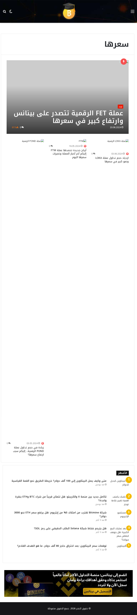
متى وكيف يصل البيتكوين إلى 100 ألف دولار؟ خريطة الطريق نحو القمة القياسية (59, 480)
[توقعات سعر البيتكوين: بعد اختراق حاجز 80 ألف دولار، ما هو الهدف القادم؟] (119, 550)
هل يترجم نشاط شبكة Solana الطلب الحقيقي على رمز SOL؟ (70, 528)
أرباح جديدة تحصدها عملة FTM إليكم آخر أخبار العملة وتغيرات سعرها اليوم (68, 154)
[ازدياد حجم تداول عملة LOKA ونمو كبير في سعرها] (118, 145)
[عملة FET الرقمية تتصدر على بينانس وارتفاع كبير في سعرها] (68, 97)
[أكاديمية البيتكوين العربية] (68, 11)
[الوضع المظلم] (10, 13)
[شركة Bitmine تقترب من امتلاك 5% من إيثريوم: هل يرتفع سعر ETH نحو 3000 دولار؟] (119, 517)
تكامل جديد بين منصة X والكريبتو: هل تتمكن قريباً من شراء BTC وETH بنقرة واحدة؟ (60, 498)
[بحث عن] (4, 13)
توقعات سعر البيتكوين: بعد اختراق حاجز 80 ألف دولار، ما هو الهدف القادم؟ (61, 546)
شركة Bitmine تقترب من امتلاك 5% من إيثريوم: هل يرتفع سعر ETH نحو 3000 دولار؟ (60, 514)
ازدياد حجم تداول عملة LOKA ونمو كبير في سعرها (112, 160)
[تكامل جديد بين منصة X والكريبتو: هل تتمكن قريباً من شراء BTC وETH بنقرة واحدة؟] (119, 501)
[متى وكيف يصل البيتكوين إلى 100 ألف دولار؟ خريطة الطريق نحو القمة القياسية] (119, 485)
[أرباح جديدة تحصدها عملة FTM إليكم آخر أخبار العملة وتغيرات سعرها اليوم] (82, 141)
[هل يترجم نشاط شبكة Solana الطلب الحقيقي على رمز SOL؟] (119, 534)
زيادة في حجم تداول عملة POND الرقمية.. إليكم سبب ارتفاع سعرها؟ (28, 451)
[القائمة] (132, 13)
